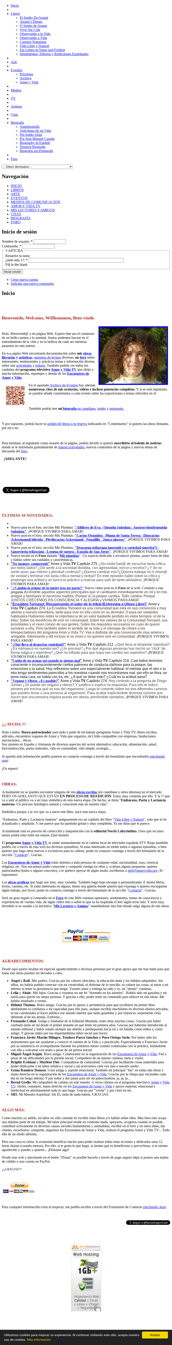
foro (83, 357)
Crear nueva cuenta (24, 279)
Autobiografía (29, 127)
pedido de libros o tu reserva (67, 424)
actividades (24, 365)
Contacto (21, 855)
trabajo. (40, 365)
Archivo (25, 78)
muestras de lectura (47, 357)
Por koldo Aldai (31, 135)
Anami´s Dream (31, 22)
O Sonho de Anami (33, 26)
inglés (101, 408)
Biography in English (35, 143)
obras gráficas (18, 882)
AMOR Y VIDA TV (26, 206)
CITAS (16, 214)
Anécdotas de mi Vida (35, 131)
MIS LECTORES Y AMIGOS (33, 210)
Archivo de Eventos (64, 385)
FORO (16, 222)
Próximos (26, 74)
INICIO (16, 186)
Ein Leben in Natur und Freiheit (42, 50)
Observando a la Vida (35, 34)
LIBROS (17, 190)
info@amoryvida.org (142, 870)
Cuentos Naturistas (33, 42)
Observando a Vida (33, 38)
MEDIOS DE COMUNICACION (35, 202)
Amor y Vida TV (64, 369)
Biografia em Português (36, 151)
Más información (39, 1339)
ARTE (15, 194)
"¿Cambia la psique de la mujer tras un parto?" (47, 588)
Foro (59, 898)
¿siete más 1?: (16, 260)
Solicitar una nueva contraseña (32, 284)
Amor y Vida (29, 82)
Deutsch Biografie (32, 147)
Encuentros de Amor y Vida (29, 862)
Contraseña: (11, 246)
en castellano (79, 408)
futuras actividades (71, 447)
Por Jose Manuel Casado (37, 139)
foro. (24, 451)
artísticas (25, 357)
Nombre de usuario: (17, 241)
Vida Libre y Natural (34, 46)
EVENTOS (19, 198)
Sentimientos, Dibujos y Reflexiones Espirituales (54, 54)
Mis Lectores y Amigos (71, 906)
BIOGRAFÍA (21, 218)
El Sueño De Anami (34, 18)
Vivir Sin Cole (30, 30)
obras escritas (87, 792)
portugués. (116, 408)
